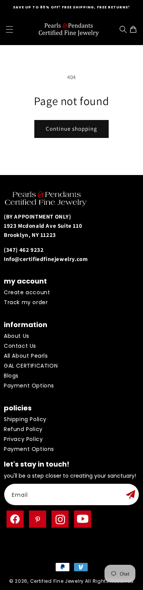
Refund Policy (23, 429)
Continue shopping (71, 128)
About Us (16, 336)
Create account (27, 292)
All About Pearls (26, 356)
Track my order (26, 302)
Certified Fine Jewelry (57, 581)
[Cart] (135, 29)
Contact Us (20, 346)
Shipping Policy (25, 419)
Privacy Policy (23, 439)
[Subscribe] (130, 494)
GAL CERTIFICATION (31, 366)
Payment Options (29, 385)
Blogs (11, 375)
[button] (9, 29)
